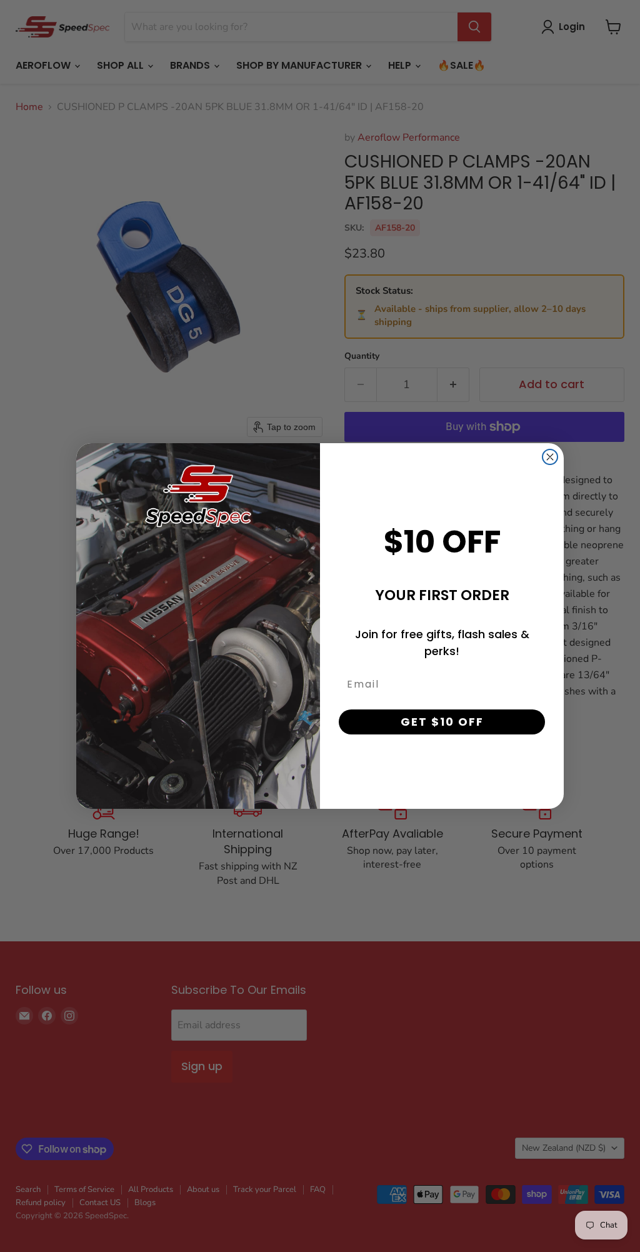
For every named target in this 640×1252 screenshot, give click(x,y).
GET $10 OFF (442, 721)
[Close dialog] (550, 456)
